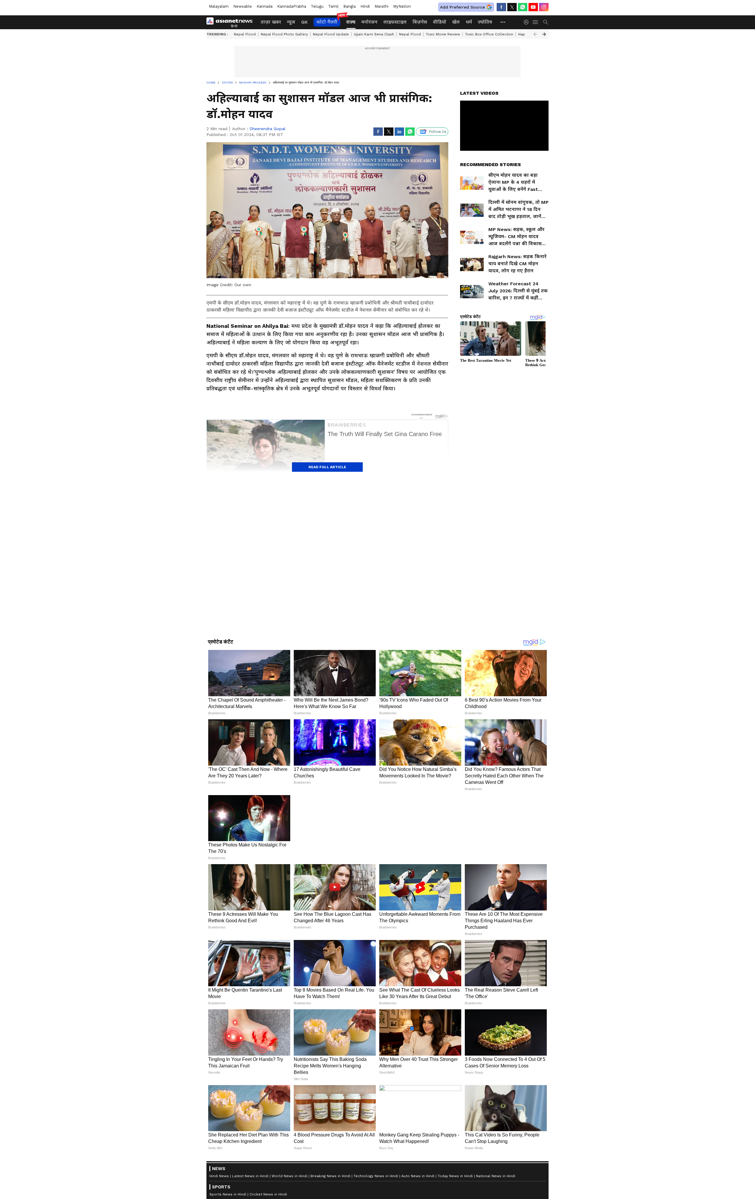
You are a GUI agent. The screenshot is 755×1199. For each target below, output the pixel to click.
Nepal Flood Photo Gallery (284, 34)
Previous (535, 34)
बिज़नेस (420, 22)
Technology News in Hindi (376, 1176)
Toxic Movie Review (443, 34)
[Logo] (231, 22)
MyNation (402, 6)
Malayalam (219, 6)
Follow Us (438, 132)
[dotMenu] (503, 22)
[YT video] (533, 7)
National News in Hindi (495, 1176)
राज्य (350, 22)
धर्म (469, 22)
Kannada (265, 6)
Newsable (242, 6)
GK (304, 22)
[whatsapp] (522, 7)
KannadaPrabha (291, 6)
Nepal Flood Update (331, 34)
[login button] (527, 22)
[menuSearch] (545, 22)
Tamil (333, 6)
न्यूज (291, 22)
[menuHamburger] (536, 22)
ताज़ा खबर (271, 22)
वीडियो (439, 22)
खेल (456, 22)
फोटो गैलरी (326, 22)
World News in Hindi (289, 1176)
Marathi (381, 6)
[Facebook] (501, 7)
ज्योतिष (485, 22)
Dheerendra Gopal (267, 128)
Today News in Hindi (455, 1176)
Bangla (349, 6)
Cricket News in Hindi (268, 1194)
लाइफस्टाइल (395, 22)
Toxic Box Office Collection (489, 34)
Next (544, 34)
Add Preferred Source (462, 7)
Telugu (317, 6)
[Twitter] (512, 7)
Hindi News (219, 1176)
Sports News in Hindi (227, 1194)
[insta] (544, 7)
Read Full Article (327, 467)
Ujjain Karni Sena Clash (374, 34)
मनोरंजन (369, 22)
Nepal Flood (245, 34)
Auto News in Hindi (417, 1176)
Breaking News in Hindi (330, 1176)
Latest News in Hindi (250, 1176)
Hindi (365, 6)
